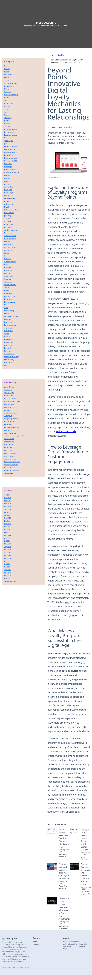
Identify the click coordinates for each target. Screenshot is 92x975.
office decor (8, 282)
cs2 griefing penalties (11, 419)
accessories (8, 221)
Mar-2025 (7, 573)
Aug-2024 (7, 547)
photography (8, 224)
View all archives (10, 581)
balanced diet (8, 396)
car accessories (9, 198)
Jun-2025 (7, 578)
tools (6, 256)
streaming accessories (11, 172)
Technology (8, 118)
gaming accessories (11, 230)
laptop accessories (10, 158)
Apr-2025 (7, 570)
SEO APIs (7, 126)
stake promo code (66, 431)
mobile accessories (10, 147)
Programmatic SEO (10, 161)
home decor (8, 233)
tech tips (7, 242)
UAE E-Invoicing (9, 362)
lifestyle (6, 207)
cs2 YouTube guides (10, 413)
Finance (6, 115)
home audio (8, 138)
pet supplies (8, 227)
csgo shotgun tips (10, 433)
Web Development (10, 83)
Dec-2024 (7, 498)
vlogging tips (8, 187)
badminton (8, 424)
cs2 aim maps (9, 447)
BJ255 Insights (46, 22)
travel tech (7, 337)
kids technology (9, 155)
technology (8, 167)
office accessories (10, 296)
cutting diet (8, 416)
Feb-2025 (7, 567)
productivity (8, 184)
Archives (36, 944)
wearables (7, 273)
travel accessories (10, 239)
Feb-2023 (7, 532)
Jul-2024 (7, 564)
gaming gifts (8, 141)
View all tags (8, 473)
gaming (6, 201)
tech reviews (8, 204)
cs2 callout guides (10, 398)
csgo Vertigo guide (10, 453)
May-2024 (7, 558)
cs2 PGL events (9, 439)
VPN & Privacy (9, 213)
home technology (10, 325)
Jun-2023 (7, 561)
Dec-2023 (7, 524)
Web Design (8, 75)
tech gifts (7, 175)
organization (8, 328)
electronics (8, 345)
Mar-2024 (7, 535)
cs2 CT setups (9, 468)
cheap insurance (9, 456)
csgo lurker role (9, 407)
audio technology (10, 262)
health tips (7, 267)
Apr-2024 (7, 515)
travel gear (8, 190)
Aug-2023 (7, 555)
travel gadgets (9, 193)
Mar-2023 (7, 506)
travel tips (7, 319)
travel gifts (7, 279)
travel (6, 181)
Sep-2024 (7, 509)
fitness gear (8, 250)
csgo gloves (8, 430)
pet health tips (9, 387)
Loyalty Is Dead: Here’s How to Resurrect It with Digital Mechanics (85, 839)
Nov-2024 (7, 550)
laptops (6, 290)
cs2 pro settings (9, 421)
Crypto (6, 314)
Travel (6, 109)
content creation (9, 170)
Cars (5, 112)
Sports (6, 80)
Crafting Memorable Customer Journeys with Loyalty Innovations (63, 871)
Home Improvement (11, 95)
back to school (9, 132)
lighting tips (8, 270)
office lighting (8, 342)
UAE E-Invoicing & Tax (11, 210)
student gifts (8, 276)
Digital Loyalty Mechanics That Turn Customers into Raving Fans (63, 838)
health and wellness (10, 135)
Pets (5, 66)
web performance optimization (14, 436)
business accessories (11, 322)
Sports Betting (9, 311)
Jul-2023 (7, 541)
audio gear (8, 219)
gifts (5, 144)
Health (6, 72)
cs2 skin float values (11, 465)
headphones (8, 339)
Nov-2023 (7, 518)
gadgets (7, 121)
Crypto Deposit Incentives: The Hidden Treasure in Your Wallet (85, 874)
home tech (7, 351)
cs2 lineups (8, 390)
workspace (8, 195)
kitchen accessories (10, 305)
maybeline (7, 410)
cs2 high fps (8, 450)
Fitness (6, 89)
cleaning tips (8, 244)
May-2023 (7, 544)
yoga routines (8, 445)
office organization (10, 152)
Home (53, 55)
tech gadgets (8, 178)
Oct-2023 (7, 495)
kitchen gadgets (9, 302)
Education (7, 106)
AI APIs (6, 288)
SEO (5, 100)
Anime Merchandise (11, 316)
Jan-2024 (7, 529)
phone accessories (10, 129)
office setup (8, 293)
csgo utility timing (10, 459)
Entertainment (9, 86)
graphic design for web (12, 401)
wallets (6, 334)
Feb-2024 (7, 501)
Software (7, 98)
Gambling (62, 55)
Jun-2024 (7, 521)
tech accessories (9, 149)
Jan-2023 (7, 538)
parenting (7, 216)
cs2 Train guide (9, 393)
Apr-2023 (7, 512)
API (5, 365)
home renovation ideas (12, 462)
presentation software (11, 470)
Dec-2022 (7, 504)
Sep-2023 (7, 553)
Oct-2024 (7, 527)
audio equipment (10, 236)
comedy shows (9, 442)
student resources (10, 285)
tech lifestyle (8, 331)
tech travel (7, 259)
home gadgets (9, 299)
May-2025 (7, 576)
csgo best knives (9, 404)
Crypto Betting (9, 360)
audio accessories (10, 247)
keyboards (7, 348)
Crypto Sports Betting (11, 357)
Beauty (6, 77)
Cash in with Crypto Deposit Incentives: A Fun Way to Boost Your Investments (64, 908)
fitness (6, 253)
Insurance (7, 92)
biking (6, 265)
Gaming (7, 69)
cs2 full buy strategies (11, 427)
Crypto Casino (9, 354)
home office (8, 164)
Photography (8, 103)
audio (6, 308)
